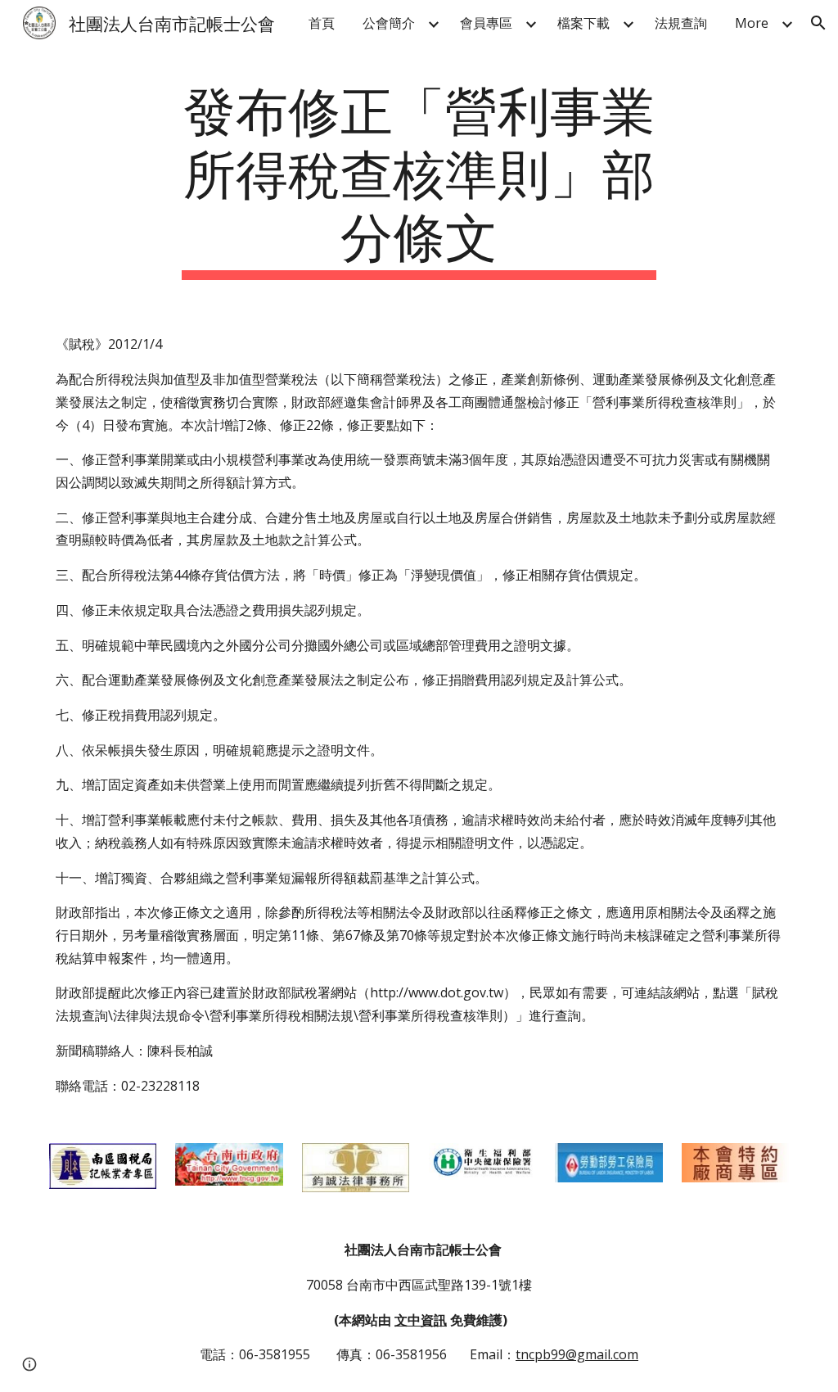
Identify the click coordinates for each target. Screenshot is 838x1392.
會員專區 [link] (486, 23)
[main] (418, 178)
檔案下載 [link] (583, 23)
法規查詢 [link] (681, 23)
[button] (818, 23)
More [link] (751, 23)
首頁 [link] (322, 23)
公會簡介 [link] (389, 23)
